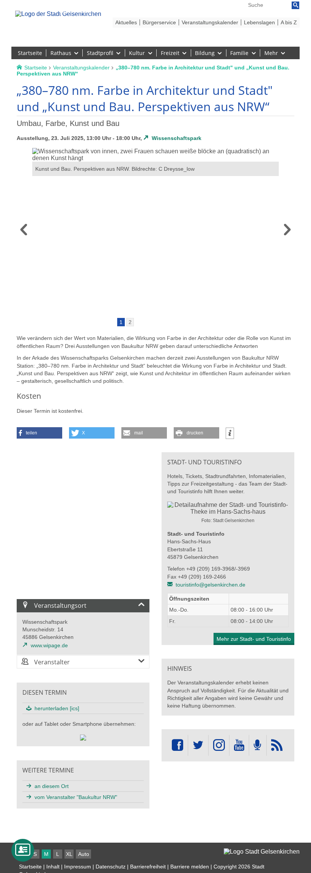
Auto (83, 854)
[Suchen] (295, 5)
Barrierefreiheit (148, 867)
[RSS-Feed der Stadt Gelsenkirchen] (277, 745)
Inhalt (53, 867)
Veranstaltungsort (59, 605)
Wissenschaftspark (176, 138)
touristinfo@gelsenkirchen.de (210, 585)
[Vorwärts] (287, 232)
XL (69, 854)
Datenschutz (111, 867)
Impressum (77, 867)
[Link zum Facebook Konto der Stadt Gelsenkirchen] (177, 745)
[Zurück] (23, 232)
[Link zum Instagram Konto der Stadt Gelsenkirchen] (219, 745)
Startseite (30, 867)
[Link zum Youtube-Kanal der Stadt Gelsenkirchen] (239, 745)
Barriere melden (189, 867)
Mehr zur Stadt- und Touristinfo (254, 639)
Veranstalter (51, 662)
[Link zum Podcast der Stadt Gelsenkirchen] (257, 745)
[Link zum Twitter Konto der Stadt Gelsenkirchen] (198, 745)
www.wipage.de (49, 645)
